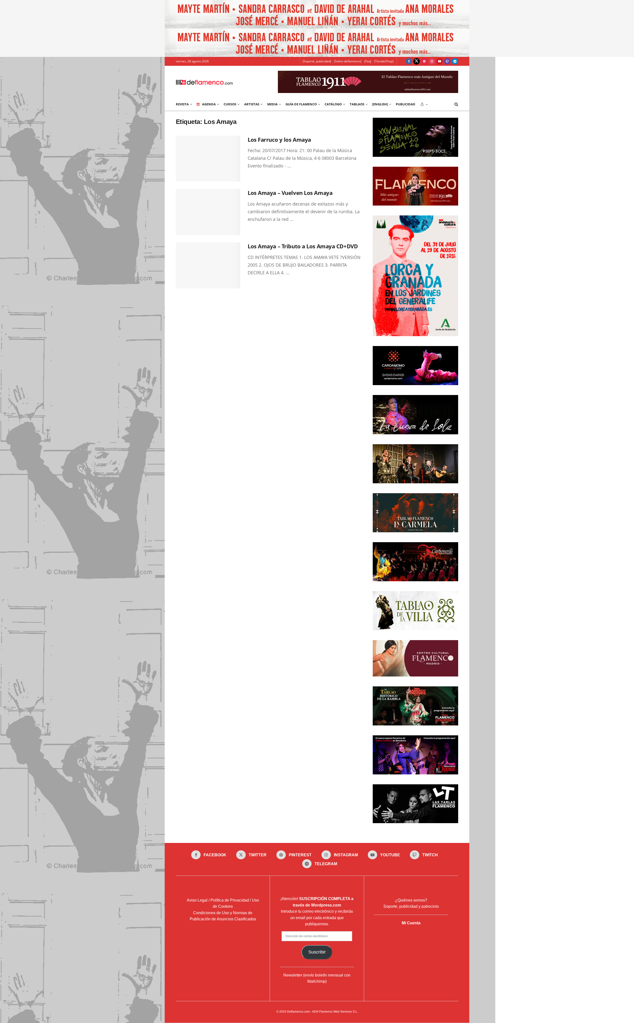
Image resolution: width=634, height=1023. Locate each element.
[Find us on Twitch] (447, 61)
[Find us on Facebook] (409, 61)
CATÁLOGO (333, 104)
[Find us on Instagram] (432, 61)
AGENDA (209, 104)
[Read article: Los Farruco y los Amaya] (208, 159)
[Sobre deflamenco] (347, 61)
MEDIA (272, 104)
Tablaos (357, 104)
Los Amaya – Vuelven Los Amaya (290, 192)
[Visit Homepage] (204, 82)
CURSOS (230, 104)
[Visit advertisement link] (317, 14)
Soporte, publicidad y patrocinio (411, 907)
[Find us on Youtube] (439, 61)
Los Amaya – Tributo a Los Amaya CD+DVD (303, 246)
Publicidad (405, 104)
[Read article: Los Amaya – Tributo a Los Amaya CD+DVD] (208, 265)
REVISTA (182, 104)
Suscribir (317, 952)
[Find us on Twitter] (416, 61)
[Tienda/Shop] (384, 61)
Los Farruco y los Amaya (279, 139)
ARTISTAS (251, 104)
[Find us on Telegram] (455, 61)
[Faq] (367, 61)
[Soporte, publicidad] (317, 61)
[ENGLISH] (380, 104)
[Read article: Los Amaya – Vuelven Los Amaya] (208, 212)
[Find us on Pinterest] (424, 61)
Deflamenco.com (298, 1011)
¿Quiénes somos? (411, 900)
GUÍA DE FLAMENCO (301, 104)
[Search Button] (456, 104)
